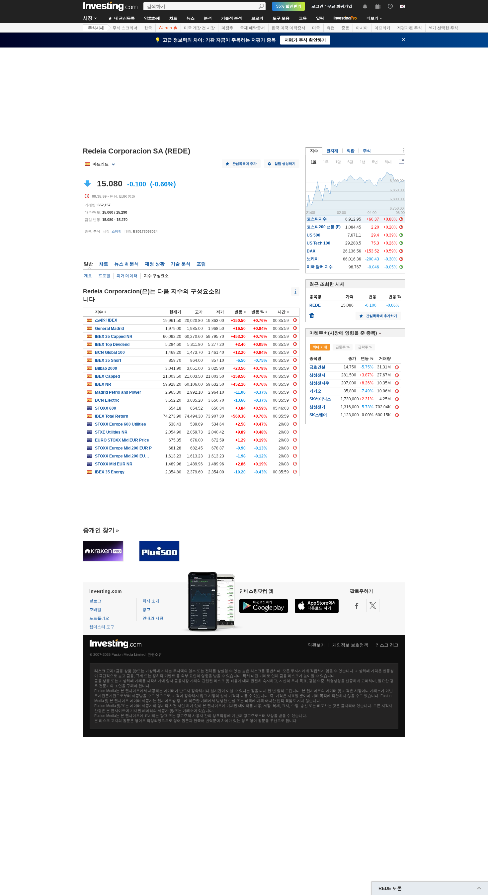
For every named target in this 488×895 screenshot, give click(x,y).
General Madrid (109, 328)
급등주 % (343, 347)
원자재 (332, 151)
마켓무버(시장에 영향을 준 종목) (343, 333)
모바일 (95, 609)
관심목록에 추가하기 (381, 316)
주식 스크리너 (125, 28)
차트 (173, 18)
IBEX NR (103, 384)
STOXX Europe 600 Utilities (120, 424)
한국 (148, 28)
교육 (303, 18)
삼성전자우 (319, 383)
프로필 (104, 275)
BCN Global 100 (110, 352)
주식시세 (96, 28)
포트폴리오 (99, 618)
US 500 (313, 235)
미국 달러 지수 (320, 266)
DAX (311, 251)
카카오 (315, 391)
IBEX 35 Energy (109, 472)
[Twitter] (372, 605)
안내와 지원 (152, 618)
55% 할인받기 (288, 6)
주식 (367, 151)
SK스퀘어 (318, 415)
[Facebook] (356, 605)
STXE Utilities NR (111, 432)
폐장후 (227, 28)
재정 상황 (155, 263)
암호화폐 (152, 18)
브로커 (257, 18)
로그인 (317, 6)
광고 (146, 609)
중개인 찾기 (99, 530)
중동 (345, 28)
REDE (315, 305)
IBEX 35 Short (108, 360)
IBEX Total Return (111, 416)
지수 (314, 151)
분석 (208, 18)
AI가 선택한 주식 (443, 28)
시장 (87, 18)
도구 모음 (281, 18)
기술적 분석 (231, 18)
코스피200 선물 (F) (324, 227)
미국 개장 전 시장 (199, 28)
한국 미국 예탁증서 (288, 28)
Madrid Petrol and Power (118, 392)
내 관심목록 (124, 18)
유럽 (331, 28)
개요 (88, 275)
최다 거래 (320, 347)
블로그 (95, 601)
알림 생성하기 (285, 163)
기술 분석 (181, 263)
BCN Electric (107, 400)
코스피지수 (317, 219)
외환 (351, 151)
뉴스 (191, 18)
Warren (166, 28)
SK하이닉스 (320, 399)
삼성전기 (317, 407)
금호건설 (317, 367)
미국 (316, 28)
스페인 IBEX (106, 320)
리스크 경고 (386, 645)
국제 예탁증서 (252, 28)
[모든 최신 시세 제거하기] (311, 314)
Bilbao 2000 (106, 368)
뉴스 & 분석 (126, 263)
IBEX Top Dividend (112, 344)
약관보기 (316, 645)
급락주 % (365, 347)
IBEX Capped (107, 376)
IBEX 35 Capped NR (113, 336)
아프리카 (382, 28)
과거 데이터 (127, 275)
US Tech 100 (318, 243)
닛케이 (313, 258)
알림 (320, 18)
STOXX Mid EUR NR (113, 464)
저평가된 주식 (409, 28)
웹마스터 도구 (101, 627)
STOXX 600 (105, 408)
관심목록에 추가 (244, 163)
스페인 (117, 231)
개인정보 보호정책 (350, 645)
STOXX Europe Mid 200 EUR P (123, 448)
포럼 (201, 263)
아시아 (362, 28)
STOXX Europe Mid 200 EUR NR (123, 456)
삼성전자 (317, 375)
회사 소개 (150, 601)
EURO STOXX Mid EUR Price (122, 440)
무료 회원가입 (339, 6)
